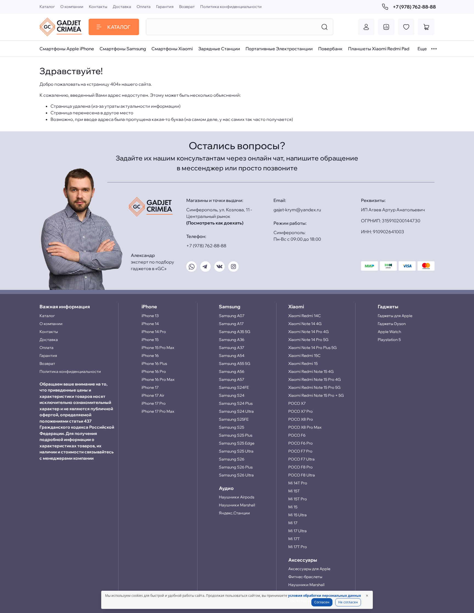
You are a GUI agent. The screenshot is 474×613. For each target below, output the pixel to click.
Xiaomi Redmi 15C (304, 355)
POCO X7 (297, 403)
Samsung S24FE (234, 387)
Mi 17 (292, 522)
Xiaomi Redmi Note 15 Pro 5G (314, 387)
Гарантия (165, 6)
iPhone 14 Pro (154, 331)
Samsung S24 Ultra (236, 411)
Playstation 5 (389, 339)
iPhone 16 (150, 355)
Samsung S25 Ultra (236, 451)
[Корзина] (426, 27)
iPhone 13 (150, 315)
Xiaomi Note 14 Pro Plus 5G (312, 347)
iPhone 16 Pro (154, 371)
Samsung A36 (231, 339)
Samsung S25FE (234, 419)
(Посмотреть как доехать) (214, 223)
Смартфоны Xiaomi (172, 48)
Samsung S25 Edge (236, 443)
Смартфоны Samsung (123, 48)
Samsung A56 (231, 371)
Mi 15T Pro (297, 498)
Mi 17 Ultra (297, 530)
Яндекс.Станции (234, 513)
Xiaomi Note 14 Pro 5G (308, 339)
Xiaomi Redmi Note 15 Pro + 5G (316, 395)
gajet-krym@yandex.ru (297, 209)
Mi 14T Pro (297, 483)
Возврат (187, 6)
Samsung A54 (231, 355)
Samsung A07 (231, 315)
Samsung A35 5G (234, 331)
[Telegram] (205, 266)
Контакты (98, 6)
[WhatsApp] (191, 266)
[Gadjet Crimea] (61, 27)
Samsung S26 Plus (236, 467)
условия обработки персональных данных (324, 595)
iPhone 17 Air (153, 395)
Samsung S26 (231, 459)
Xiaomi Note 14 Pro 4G (308, 331)
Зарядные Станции (219, 48)
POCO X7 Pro (300, 411)
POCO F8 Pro (300, 467)
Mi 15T (294, 491)
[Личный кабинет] (366, 27)
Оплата (144, 6)
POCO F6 (297, 435)
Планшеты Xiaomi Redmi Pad (378, 48)
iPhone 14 (150, 323)
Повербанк (330, 48)
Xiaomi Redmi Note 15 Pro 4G (314, 379)
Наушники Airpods (236, 497)
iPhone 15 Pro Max (158, 347)
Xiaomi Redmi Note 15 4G (311, 371)
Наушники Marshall (237, 505)
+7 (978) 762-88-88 (414, 7)
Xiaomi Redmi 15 (303, 363)
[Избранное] (406, 27)
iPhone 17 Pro (154, 403)
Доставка (122, 6)
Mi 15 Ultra (297, 514)
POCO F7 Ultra (301, 459)
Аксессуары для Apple (309, 568)
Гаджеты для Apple (395, 315)
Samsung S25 (231, 427)
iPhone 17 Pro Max (158, 411)
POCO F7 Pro (300, 451)
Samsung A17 (231, 323)
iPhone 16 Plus (154, 363)
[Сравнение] (386, 27)
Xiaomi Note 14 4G (304, 323)
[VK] (219, 266)
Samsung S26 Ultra (236, 475)
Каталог (47, 6)
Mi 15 (292, 506)
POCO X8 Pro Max (304, 427)
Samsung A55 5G (234, 363)
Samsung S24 (231, 395)
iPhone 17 (150, 387)
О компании (71, 6)
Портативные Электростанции (279, 48)
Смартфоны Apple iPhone (67, 48)
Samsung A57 (231, 379)
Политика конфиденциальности (231, 6)
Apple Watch (389, 331)
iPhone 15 (150, 339)
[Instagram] (233, 266)
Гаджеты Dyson (392, 323)
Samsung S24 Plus (236, 403)
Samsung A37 (231, 347)
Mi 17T (294, 538)
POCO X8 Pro (300, 419)
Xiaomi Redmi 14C (304, 315)
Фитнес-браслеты (305, 576)
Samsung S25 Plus (235, 435)
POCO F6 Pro (300, 443)
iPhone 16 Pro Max (158, 379)
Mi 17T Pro (297, 546)
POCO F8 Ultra (301, 475)
